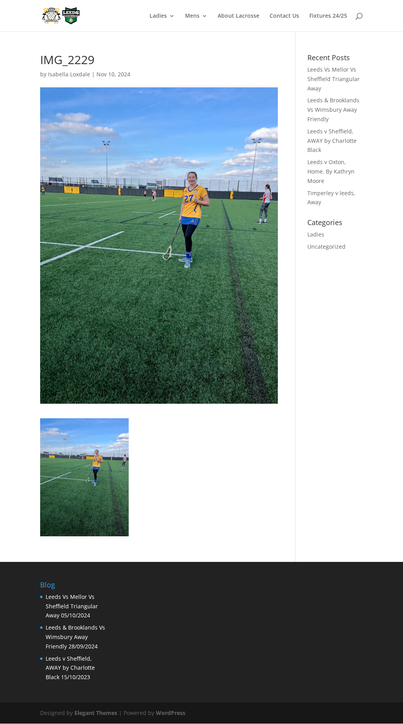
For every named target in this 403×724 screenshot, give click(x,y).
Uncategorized (326, 246)
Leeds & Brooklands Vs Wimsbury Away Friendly (333, 109)
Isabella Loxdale (69, 74)
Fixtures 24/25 (328, 16)
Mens (192, 16)
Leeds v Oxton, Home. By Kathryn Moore (331, 171)
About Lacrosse (238, 16)
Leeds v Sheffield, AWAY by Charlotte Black (332, 140)
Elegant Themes (95, 713)
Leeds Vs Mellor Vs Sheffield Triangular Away (333, 79)
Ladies (158, 16)
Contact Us (284, 16)
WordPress (170, 713)
